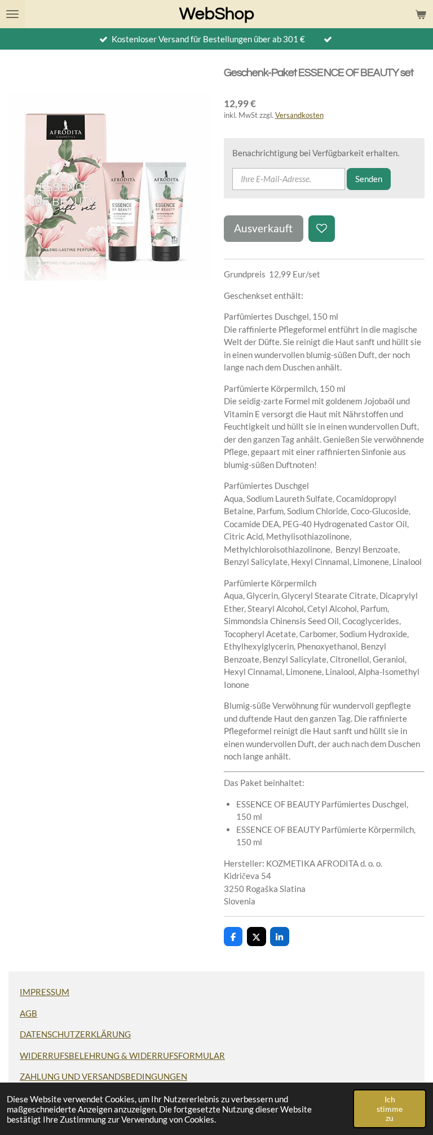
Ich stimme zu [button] (390, 1108)
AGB (28, 1013)
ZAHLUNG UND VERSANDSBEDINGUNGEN (103, 1076)
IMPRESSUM (44, 992)
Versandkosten (299, 115)
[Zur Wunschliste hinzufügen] (321, 228)
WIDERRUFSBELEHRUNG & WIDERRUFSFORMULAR (122, 1055)
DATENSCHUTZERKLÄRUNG (75, 1034)
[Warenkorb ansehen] (420, 14)
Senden (368, 179)
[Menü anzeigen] (12, 14)
